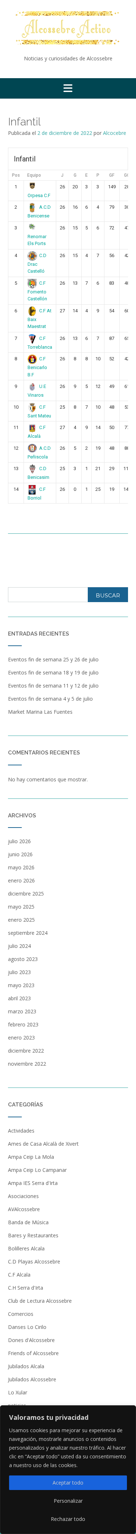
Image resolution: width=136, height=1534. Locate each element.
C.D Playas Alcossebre (34, 1261)
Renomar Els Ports (37, 240)
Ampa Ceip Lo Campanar (37, 1169)
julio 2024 (19, 945)
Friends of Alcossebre (33, 1353)
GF (111, 175)
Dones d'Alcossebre (31, 1340)
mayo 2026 (21, 867)
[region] (68, 1469)
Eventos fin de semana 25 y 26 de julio (53, 659)
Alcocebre (114, 132)
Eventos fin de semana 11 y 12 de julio (53, 685)
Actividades (21, 1130)
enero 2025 (21, 919)
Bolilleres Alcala (26, 1248)
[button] (68, 88)
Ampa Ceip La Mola (31, 1156)
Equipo (34, 175)
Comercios (20, 1313)
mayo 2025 (21, 906)
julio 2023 (19, 972)
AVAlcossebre (24, 1209)
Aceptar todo (68, 1482)
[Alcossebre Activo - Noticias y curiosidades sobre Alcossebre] (68, 27)
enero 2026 (21, 880)
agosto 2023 (23, 959)
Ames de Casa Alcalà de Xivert (43, 1143)
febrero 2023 (23, 1024)
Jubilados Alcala (26, 1366)
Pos (16, 175)
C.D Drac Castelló (37, 263)
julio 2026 (19, 841)
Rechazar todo (68, 1518)
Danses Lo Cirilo (27, 1326)
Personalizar (68, 1500)
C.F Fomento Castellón (37, 290)
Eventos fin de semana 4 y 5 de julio (50, 698)
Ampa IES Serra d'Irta (33, 1182)
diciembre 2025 (26, 893)
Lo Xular (17, 1392)
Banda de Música (28, 1222)
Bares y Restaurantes (33, 1235)
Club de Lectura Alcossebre (40, 1300)
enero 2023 (21, 1037)
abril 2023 (19, 998)
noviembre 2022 (27, 1063)
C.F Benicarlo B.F (37, 366)
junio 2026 (20, 854)
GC (127, 175)
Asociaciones (23, 1196)
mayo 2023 (21, 985)
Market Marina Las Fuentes (40, 711)
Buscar (108, 595)
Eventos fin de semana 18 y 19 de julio (53, 672)
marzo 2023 (22, 1011)
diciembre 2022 (26, 1050)
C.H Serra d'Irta (25, 1287)
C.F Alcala (19, 1274)
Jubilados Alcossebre (32, 1379)
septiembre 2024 (28, 932)
